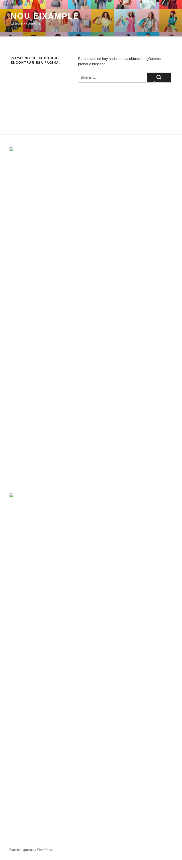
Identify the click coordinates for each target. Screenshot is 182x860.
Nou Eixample (45, 15)
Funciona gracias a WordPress (31, 849)
